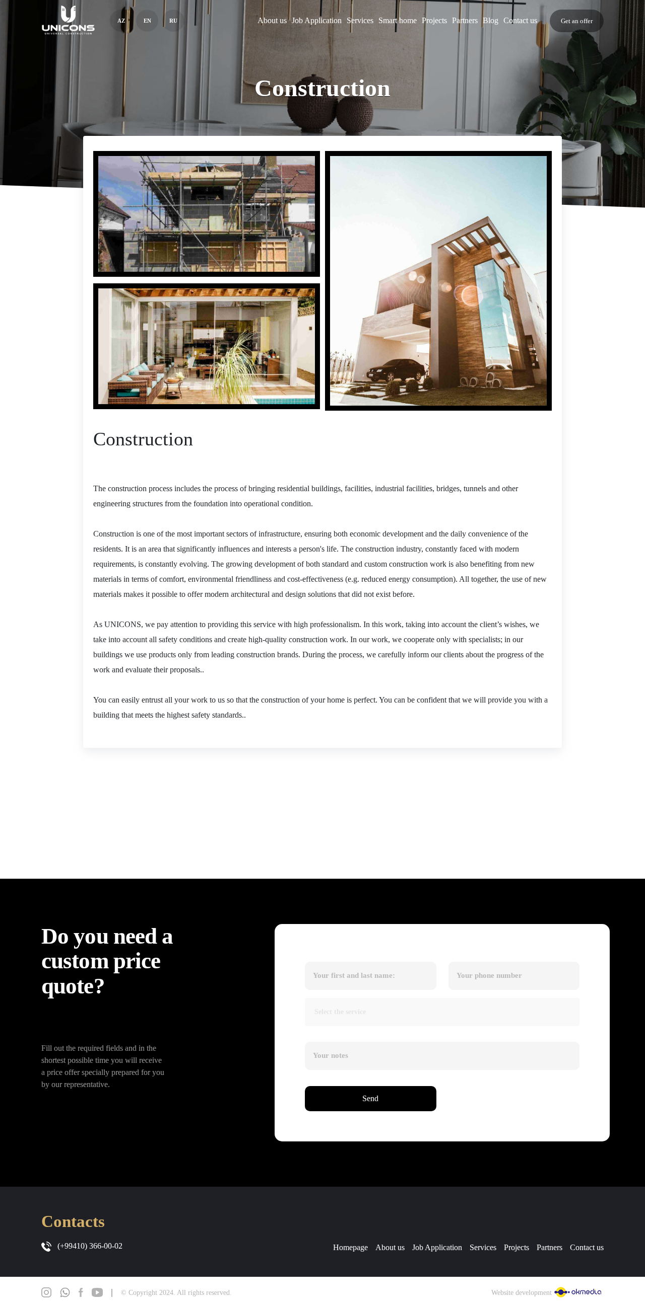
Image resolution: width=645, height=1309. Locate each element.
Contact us (520, 20)
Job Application (317, 20)
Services (360, 20)
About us (272, 20)
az (121, 21)
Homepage (350, 1247)
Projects (434, 20)
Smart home (397, 20)
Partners (465, 20)
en (147, 21)
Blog (490, 20)
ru (173, 21)
